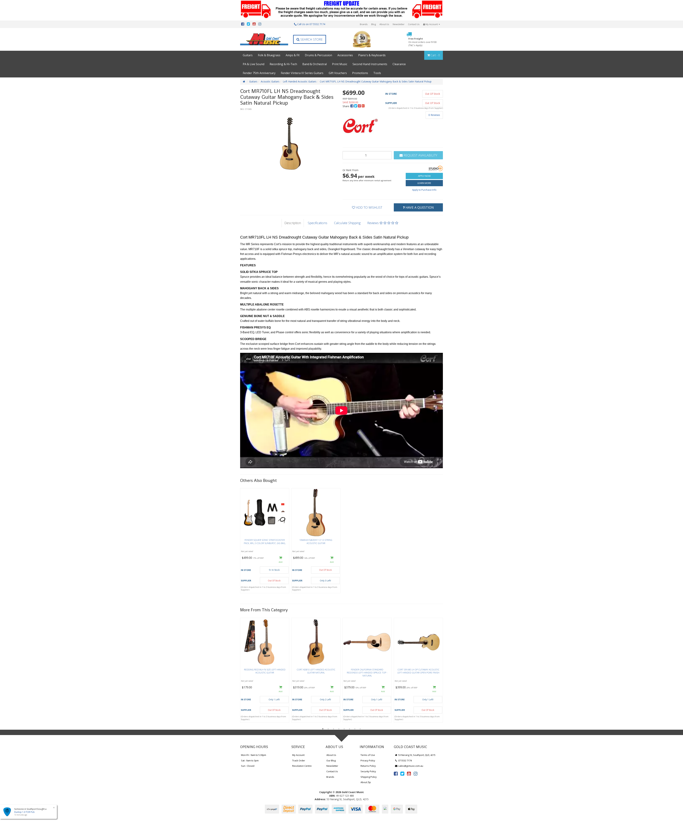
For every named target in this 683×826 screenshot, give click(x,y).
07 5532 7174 (405, 760)
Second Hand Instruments (370, 64)
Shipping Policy (369, 776)
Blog (373, 24)
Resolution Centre (302, 765)
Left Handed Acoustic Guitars (299, 81)
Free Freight (422, 42)
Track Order (298, 760)
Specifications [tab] (317, 223)
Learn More (424, 183)
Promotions (360, 73)
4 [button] (339, 729)
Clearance (399, 64)
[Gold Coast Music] (264, 39)
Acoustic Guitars (270, 81)
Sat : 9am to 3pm (250, 760)
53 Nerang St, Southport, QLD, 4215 (416, 755)
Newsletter (398, 24)
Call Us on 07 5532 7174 (311, 24)
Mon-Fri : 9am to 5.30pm (253, 755)
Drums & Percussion (318, 55)
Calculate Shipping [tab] (347, 223)
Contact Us (414, 24)
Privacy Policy (368, 760)
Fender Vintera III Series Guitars (302, 73)
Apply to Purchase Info (424, 189)
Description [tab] (292, 223)
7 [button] (355, 729)
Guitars (248, 55)
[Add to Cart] (280, 560)
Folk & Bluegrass (269, 55)
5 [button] (344, 729)
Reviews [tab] (373, 223)
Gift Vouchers (338, 73)
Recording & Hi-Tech (283, 64)
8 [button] (360, 729)
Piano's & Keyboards (372, 55)
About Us (384, 24)
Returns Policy (368, 765)
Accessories (345, 55)
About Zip (366, 782)
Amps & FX (293, 55)
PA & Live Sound (253, 64)
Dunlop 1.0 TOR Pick (21, 812)
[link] (396, 773)
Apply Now (424, 175)
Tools (377, 73)
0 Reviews (434, 115)
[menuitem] (352, 106)
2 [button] (328, 729)
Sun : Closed (247, 765)
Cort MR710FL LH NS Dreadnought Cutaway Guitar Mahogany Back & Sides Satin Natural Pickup (375, 81)
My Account (298, 755)
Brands (364, 24)
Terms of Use (368, 755)
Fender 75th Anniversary (259, 73)
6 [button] (349, 729)
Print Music (339, 64)
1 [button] (323, 729)
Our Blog (331, 760)
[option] (290, 143)
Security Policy (368, 771)
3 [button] (333, 729)
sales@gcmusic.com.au (410, 765)
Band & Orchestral (314, 64)
